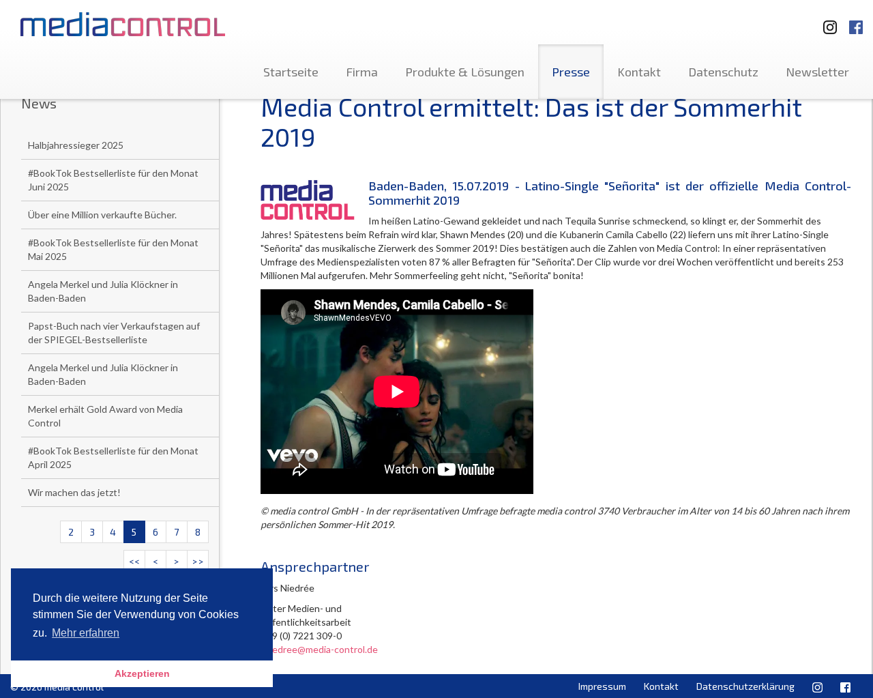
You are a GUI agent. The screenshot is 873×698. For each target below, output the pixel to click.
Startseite (291, 71)
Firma (362, 71)
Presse (571, 71)
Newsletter (817, 71)
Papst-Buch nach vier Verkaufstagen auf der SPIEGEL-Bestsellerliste (114, 332)
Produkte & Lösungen (464, 71)
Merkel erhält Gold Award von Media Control (105, 415)
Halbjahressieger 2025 (75, 145)
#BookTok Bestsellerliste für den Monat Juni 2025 (113, 179)
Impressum (602, 686)
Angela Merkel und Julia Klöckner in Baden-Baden (103, 291)
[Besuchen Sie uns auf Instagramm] (826, 21)
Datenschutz (723, 71)
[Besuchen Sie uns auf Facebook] (856, 21)
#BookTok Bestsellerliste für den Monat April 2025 (113, 457)
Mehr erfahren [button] (85, 633)
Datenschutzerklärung (745, 686)
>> (198, 561)
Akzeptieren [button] (142, 673)
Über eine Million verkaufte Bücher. (102, 214)
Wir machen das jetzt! (74, 492)
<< (134, 561)
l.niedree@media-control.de (319, 649)
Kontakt (639, 71)
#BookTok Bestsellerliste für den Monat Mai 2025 (113, 249)
